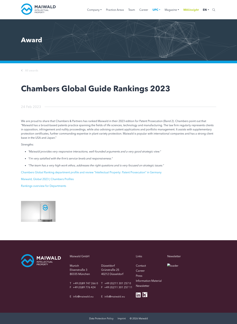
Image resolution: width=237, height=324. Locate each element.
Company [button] (93, 9)
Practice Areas (115, 9)
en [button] (205, 9)
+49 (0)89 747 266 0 (85, 283)
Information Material (149, 280)
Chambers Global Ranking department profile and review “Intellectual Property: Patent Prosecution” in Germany (91, 172)
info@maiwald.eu (83, 296)
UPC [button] (155, 9)
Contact (141, 265)
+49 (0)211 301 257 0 (117, 283)
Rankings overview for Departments (43, 186)
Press (139, 275)
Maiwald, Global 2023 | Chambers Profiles (47, 179)
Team (131, 9)
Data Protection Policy (101, 318)
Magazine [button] (171, 9)
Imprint (122, 318)
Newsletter (142, 285)
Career (143, 9)
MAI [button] (190, 9)
